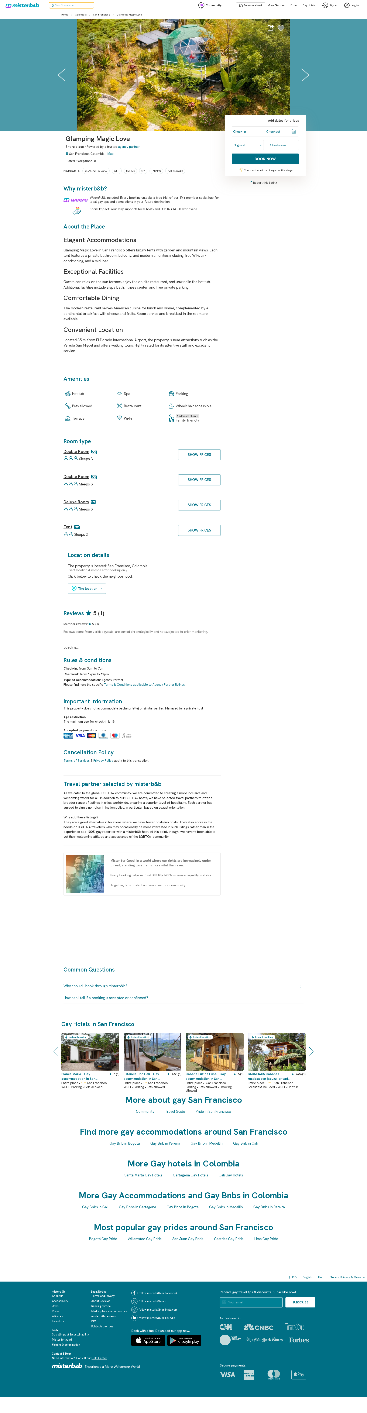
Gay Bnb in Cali (245, 1143)
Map (110, 154)
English (307, 1277)
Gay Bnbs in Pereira (269, 1207)
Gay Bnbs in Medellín (226, 1207)
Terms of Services (77, 761)
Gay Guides (276, 5)
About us (57, 1296)
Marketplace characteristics (109, 1311)
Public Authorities (102, 1326)
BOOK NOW (265, 158)
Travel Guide (175, 1111)
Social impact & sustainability (70, 1334)
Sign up (333, 5)
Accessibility (60, 1301)
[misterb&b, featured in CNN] (226, 1327)
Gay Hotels (309, 5)
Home (64, 14)
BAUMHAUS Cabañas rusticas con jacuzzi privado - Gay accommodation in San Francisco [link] (269, 1076)
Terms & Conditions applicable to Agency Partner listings (144, 685)
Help (321, 1277)
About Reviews (100, 1301)
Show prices (199, 454)
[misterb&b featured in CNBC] (259, 1327)
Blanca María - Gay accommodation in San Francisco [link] (78, 1076)
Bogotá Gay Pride (103, 1239)
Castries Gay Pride (229, 1239)
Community (214, 5)
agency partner (129, 147)
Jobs (55, 1306)
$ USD (293, 1277)
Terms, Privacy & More (345, 1277)
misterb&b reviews (103, 1316)
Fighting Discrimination (66, 1345)
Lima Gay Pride (266, 1239)
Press (55, 1311)
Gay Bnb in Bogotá (125, 1143)
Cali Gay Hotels (231, 1175)
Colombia (81, 14)
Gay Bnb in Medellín (207, 1143)
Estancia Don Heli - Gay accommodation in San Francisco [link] (141, 1076)
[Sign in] (280, 30)
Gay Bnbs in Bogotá (183, 1207)
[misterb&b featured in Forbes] (299, 1340)
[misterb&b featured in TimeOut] (294, 1326)
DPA (93, 1321)
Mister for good (62, 1339)
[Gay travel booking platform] (67, 1365)
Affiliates (57, 1316)
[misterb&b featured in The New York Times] (265, 1339)
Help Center (99, 1358)
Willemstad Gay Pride (145, 1239)
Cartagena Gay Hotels (190, 1175)
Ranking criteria (101, 1306)
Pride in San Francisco (213, 1111)
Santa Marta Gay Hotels (143, 1175)
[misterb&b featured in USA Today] (230, 1340)
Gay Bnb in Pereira (165, 1143)
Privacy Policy (103, 761)
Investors (58, 1321)
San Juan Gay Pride (187, 1239)
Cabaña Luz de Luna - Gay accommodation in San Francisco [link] (206, 1076)
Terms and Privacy (103, 1296)
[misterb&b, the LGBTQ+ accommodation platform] (21, 5)
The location (87, 589)
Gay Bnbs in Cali (95, 1207)
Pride (294, 5)
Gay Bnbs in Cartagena (137, 1207)
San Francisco (101, 14)
